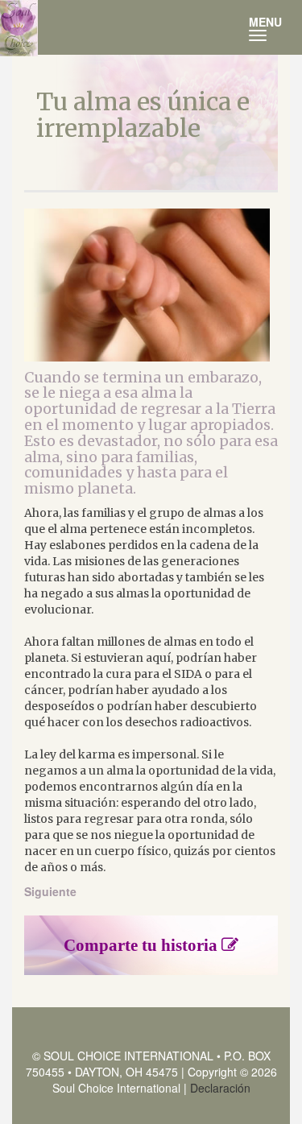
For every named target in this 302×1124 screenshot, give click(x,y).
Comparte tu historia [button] (142, 945)
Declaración (220, 1088)
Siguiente (50, 891)
